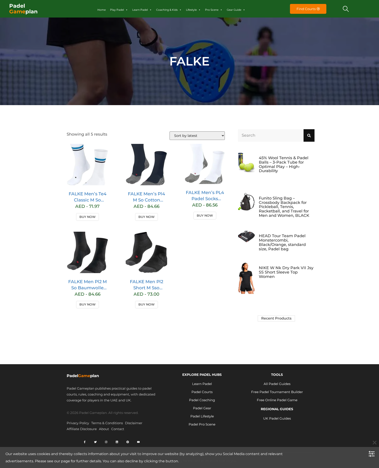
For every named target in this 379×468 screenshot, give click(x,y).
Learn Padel (140, 9)
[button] (345, 8)
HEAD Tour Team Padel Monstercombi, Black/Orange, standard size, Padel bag (282, 242)
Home (101, 9)
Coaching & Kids (167, 9)
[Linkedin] (116, 441)
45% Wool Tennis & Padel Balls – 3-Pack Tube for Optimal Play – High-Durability (283, 164)
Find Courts (306, 9)
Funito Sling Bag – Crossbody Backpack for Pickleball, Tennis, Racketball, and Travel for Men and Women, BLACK (284, 207)
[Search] (309, 135)
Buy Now (87, 217)
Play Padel (117, 9)
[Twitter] (95, 441)
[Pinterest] (127, 441)
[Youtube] (138, 441)
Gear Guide (234, 9)
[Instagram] (106, 441)
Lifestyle (191, 9)
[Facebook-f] (84, 441)
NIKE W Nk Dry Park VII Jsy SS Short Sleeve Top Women (286, 272)
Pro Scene (211, 9)
